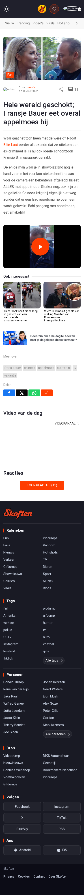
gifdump (49, 616)
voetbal (48, 644)
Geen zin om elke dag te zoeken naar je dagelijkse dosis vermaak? (53, 338)
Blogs (47, 588)
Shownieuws (12, 574)
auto (46, 637)
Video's (38, 23)
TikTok (8, 658)
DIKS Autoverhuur (56, 756)
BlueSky (22, 829)
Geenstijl (49, 763)
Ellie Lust (10, 145)
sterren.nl (64, 368)
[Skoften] (17, 513)
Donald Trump (13, 682)
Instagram (10, 644)
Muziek (48, 581)
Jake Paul (10, 696)
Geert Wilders (53, 689)
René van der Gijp (16, 689)
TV (45, 560)
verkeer (8, 623)
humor (48, 623)
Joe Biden (10, 732)
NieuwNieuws (13, 763)
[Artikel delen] (61, 89)
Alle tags (51, 660)
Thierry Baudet (14, 725)
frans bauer (12, 368)
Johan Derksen (54, 682)
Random (49, 545)
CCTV (7, 637)
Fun (6, 538)
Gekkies (9, 581)
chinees (29, 368)
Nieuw (9, 23)
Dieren (47, 567)
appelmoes (46, 368)
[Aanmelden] (72, 8)
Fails (6, 545)
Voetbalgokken (14, 777)
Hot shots (65, 23)
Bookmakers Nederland (60, 770)
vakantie (10, 375)
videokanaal (65, 423)
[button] (77, 23)
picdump (49, 608)
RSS (62, 829)
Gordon (48, 718)
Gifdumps (10, 567)
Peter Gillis (50, 711)
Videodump (11, 756)
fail (5, 608)
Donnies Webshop (16, 770)
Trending (23, 23)
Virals (50, 23)
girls (46, 651)
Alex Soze (50, 703)
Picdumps (50, 538)
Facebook (22, 807)
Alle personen (55, 734)
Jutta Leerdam (14, 711)
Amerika (9, 616)
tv (74, 368)
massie (30, 87)
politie (7, 630)
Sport (47, 574)
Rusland (9, 651)
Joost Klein (11, 718)
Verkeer (9, 560)
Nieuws (8, 552)
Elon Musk (50, 696)
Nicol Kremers (53, 725)
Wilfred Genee (13, 703)
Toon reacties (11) (42, 485)
